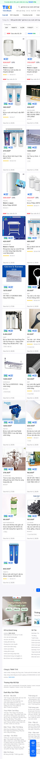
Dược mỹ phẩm (19, 748)
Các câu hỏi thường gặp (10, 637)
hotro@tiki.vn (18, 656)
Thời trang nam (33, 707)
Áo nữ (29, 698)
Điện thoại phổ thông (13, 730)
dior (10, 685)
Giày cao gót (31, 724)
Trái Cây (6, 712)
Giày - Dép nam (33, 732)
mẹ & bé (33, 10)
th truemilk (23, 685)
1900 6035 (11, 677)
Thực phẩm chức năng (13, 739)
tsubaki (29, 687)
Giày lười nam (32, 734)
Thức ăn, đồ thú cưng (13, 722)
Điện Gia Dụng (8, 752)
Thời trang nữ (32, 695)
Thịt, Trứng (12, 712)
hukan (17, 687)
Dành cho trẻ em (12, 720)
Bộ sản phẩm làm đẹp (14, 747)
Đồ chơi (21, 698)
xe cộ (28, 10)
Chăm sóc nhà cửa (14, 723)
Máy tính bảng (11, 732)
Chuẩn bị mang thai (12, 707)
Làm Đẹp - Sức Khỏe (10, 735)
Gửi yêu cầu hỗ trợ (9, 639)
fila (25, 687)
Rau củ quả (10, 714)
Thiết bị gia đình (18, 754)
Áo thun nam (31, 709)
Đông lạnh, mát (15, 716)
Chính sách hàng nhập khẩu (11, 653)
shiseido (6, 687)
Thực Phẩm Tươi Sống (11, 710)
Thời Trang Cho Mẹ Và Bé (11, 698)
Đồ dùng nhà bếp (8, 754)
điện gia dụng (20, 10)
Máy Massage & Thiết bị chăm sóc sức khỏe (15, 741)
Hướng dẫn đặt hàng (9, 642)
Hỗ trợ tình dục (18, 747)
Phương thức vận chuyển (10, 644)
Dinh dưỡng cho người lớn (14, 704)
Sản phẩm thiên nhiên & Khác (13, 743)
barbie (29, 685)
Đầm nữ (34, 698)
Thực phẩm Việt (18, 714)
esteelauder (15, 685)
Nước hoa (10, 747)
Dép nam (37, 736)
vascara (6, 685)
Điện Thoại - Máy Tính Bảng (13, 727)
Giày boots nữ (35, 727)
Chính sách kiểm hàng (10, 646)
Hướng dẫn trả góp (9, 651)
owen (33, 685)
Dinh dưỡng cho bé (12, 702)
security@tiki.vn (17, 658)
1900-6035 (11, 633)
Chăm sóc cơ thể (12, 741)
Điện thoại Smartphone (10, 729)
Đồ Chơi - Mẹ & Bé (10, 695)
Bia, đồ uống (10, 719)
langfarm (12, 687)
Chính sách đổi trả (9, 649)
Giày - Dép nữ (33, 722)
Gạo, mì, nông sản (13, 717)
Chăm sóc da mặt (9, 738)
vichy (21, 687)
